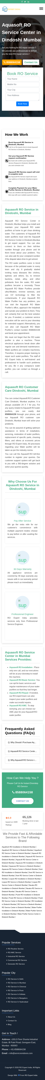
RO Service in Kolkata (16, 994)
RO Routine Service (16, 949)
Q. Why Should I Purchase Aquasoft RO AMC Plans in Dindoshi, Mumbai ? (23, 742)
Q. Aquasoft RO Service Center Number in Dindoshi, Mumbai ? (23, 751)
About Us (11, 1017)
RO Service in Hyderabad (18, 1002)
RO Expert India (31, 1075)
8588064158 (13, 62)
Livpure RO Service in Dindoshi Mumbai (16, 882)
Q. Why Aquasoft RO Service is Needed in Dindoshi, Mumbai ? (23, 760)
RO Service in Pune (16, 990)
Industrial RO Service (16, 956)
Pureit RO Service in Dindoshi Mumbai (23, 898)
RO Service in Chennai (17, 987)
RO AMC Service (14, 952)
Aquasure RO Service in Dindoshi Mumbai (24, 866)
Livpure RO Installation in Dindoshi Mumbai (24, 879)
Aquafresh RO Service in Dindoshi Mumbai (17, 850)
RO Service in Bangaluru (18, 998)
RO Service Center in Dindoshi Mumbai (16, 907)
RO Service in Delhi (15, 979)
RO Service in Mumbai (17, 983)
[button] (41, 8)
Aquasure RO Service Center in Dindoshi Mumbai (20, 869)
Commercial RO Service (17, 960)
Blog (9, 1024)
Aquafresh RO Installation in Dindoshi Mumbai (18, 847)
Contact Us (31, 62)
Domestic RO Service (16, 964)
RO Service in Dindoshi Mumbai (29, 904)
